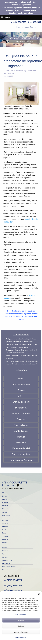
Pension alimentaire (21, 454)
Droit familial (21, 407)
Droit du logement (21, 401)
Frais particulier (21, 425)
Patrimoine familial (21, 448)
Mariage (21, 436)
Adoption (21, 378)
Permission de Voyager (21, 459)
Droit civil (21, 396)
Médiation (21, 442)
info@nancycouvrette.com (26, 27)
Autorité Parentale (21, 384)
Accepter (21, 620)
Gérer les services (20, 614)
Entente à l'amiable (21, 413)
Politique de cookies (20, 637)
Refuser (21, 626)
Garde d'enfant (21, 430)
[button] (39, 594)
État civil (21, 419)
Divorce (21, 390)
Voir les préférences (21, 632)
